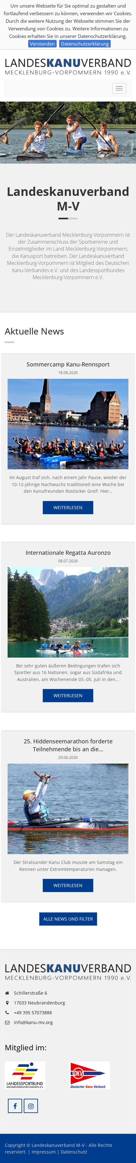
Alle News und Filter (68, 919)
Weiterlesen (68, 507)
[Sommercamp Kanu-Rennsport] (68, 424)
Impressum (44, 1152)
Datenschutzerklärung (85, 44)
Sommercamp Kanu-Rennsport (68, 364)
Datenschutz (74, 1152)
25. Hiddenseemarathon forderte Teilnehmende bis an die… (68, 745)
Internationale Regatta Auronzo (68, 552)
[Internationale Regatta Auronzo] (68, 612)
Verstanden (42, 44)
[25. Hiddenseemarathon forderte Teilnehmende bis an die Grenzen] (68, 809)
